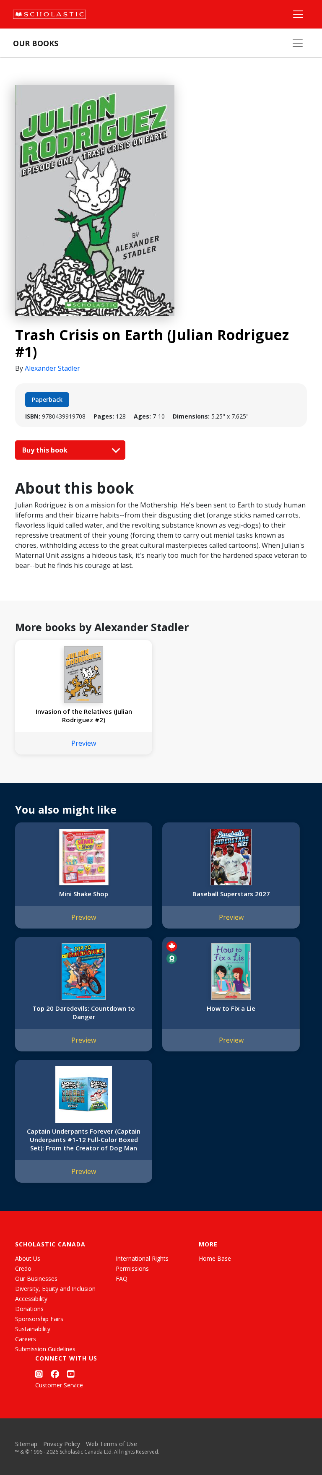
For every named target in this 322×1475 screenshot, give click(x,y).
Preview (83, 743)
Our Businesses (36, 1278)
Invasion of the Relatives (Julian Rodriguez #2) (84, 715)
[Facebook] (55, 1374)
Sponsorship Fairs (39, 1319)
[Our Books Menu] (297, 43)
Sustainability (32, 1329)
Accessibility (31, 1299)
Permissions (132, 1268)
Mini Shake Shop (83, 894)
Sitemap (26, 1444)
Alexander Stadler (52, 368)
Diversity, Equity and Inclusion (55, 1289)
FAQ (121, 1278)
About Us (27, 1258)
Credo (23, 1268)
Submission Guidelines (45, 1349)
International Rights (142, 1258)
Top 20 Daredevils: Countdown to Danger (83, 1012)
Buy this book (45, 450)
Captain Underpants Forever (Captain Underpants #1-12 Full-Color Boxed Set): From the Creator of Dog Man (83, 1139)
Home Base (215, 1258)
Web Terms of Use (111, 1444)
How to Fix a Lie (231, 1008)
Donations (29, 1309)
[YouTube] (71, 1374)
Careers (25, 1339)
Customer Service (59, 1385)
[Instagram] (39, 1374)
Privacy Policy (61, 1444)
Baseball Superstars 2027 (231, 894)
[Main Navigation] (298, 14)
